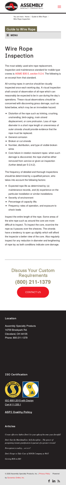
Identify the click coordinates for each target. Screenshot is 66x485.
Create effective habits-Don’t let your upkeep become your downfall (33, 434)
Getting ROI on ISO (13, 458)
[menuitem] (59, 6)
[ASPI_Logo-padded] (27, 6)
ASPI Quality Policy (18, 412)
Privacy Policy (44, 473)
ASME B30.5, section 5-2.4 (29, 73)
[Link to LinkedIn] (53, 481)
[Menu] (59, 6)
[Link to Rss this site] (58, 481)
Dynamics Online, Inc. (16, 477)
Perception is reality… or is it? (18, 448)
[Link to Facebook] (49, 481)
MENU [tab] (14, 35)
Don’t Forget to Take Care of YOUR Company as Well (27, 453)
